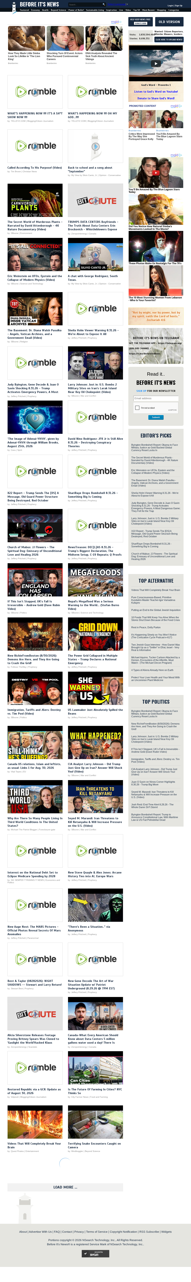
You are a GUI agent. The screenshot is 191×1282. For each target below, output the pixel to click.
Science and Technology (31, 283)
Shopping (161, 10)
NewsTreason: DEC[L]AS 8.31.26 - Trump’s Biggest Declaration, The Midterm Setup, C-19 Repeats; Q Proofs (95, 551)
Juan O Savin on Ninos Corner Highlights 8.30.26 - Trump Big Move (153, 783)
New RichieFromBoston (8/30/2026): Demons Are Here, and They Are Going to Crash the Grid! (33, 659)
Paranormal (32, 938)
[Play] (156, 63)
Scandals (32, 1047)
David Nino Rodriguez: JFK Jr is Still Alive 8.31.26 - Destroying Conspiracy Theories (95, 442)
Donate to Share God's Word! (156, 98)
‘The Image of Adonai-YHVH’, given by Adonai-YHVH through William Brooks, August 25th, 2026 (33, 442)
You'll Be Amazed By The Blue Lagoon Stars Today (169, 136)
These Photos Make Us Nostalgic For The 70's (155, 263)
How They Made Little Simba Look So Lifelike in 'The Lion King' (24, 56)
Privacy (79, 1231)
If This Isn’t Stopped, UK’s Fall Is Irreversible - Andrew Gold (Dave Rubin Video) (33, 605)
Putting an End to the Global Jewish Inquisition (156, 610)
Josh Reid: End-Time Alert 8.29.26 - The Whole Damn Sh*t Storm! (152, 806)
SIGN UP (141, 391)
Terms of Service (97, 1231)
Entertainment (32, 1151)
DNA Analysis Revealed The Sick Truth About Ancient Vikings (101, 56)
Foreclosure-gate (47, 829)
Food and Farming (99, 1097)
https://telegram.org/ (170, 343)
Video (128, 10)
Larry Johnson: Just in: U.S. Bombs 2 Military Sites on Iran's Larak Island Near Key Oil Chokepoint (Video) (92, 388)
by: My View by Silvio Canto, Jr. (83, 175)
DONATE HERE (140, 23)
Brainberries (13, 63)
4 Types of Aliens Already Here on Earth (152, 670)
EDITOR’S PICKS (156, 435)
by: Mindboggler (75, 1151)
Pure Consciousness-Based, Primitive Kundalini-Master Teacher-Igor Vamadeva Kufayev (153, 600)
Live (121, 10)
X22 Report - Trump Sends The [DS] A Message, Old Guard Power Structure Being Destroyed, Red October (33, 496)
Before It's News (39, 4)
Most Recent (148, 10)
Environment (26, 233)
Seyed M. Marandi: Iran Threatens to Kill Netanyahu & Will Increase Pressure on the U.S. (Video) (95, 822)
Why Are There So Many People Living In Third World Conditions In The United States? (35, 822)
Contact (67, 1231)
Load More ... (65, 1187)
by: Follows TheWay (16, 667)
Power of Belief (76, 10)
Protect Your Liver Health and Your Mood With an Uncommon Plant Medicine (155, 678)
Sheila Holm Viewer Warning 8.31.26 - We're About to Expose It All (93, 332)
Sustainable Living (95, 10)
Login (170, 5)
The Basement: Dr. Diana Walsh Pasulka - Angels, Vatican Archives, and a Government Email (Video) (34, 334)
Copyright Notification (123, 1231)
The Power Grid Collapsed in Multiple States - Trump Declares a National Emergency (93, 659)
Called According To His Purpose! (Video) (34, 168)
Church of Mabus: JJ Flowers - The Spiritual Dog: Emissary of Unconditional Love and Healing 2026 (34, 551)
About (23, 1231)
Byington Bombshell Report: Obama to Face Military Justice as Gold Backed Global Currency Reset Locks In (154, 448)
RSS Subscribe (149, 1231)
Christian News (30, 171)
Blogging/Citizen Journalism (40, 121)
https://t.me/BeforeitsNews (144, 353)
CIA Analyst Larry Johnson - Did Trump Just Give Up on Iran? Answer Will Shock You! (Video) (95, 767)
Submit (156, 417)
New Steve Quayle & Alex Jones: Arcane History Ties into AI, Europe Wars (95, 874)
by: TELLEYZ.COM (16, 121)
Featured (24, 10)
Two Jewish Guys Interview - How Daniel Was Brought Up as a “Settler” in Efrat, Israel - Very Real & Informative (155, 647)
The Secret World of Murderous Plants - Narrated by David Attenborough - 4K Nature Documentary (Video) (35, 225)
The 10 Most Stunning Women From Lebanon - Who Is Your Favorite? (155, 299)
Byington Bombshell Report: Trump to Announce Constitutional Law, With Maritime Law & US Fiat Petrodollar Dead (154, 817)
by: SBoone (12, 233)
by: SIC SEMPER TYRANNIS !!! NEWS (25, 880)
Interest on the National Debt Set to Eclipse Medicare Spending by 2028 (32, 874)
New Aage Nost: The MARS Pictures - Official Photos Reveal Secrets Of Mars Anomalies (34, 930)
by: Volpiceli (13, 1097)
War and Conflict (88, 396)
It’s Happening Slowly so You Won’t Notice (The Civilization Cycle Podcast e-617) (154, 636)
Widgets (166, 1231)
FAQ (57, 1231)
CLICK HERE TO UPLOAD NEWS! (169, 40)
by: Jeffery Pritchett (77, 338)
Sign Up (178, 5)
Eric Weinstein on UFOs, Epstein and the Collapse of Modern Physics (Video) (34, 278)
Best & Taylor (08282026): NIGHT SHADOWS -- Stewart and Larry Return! (34, 983)
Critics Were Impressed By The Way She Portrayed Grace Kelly (142, 136)
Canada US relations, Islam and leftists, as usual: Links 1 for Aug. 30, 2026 (34, 766)
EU (24, 771)
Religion (24, 341)
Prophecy (92, 338)
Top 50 (136, 10)
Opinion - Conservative (110, 175)
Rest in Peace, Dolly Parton (146, 627)
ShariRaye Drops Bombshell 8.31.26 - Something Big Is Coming (93, 495)
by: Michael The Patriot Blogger (22, 829)
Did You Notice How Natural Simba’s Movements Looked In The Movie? (150, 228)
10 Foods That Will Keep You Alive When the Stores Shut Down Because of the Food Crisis (155, 618)
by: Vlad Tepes (14, 771)
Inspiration (111, 10)
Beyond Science (58, 10)
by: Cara (11, 450)
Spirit (19, 450)
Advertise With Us (40, 1231)
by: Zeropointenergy (77, 233)
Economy (35, 10)
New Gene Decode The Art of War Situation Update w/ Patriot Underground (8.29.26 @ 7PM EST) (91, 984)
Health (45, 10)
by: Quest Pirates (15, 1151)
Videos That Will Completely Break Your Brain (155, 590)
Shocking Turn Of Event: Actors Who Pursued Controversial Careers (65, 56)
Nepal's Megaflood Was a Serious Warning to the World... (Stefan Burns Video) (93, 605)
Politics (23, 613)
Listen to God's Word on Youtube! (156, 91)
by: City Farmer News (78, 1097)
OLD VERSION (169, 22)
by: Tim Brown (14, 171)
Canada (92, 233)
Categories (173, 10)
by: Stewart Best (15, 988)
